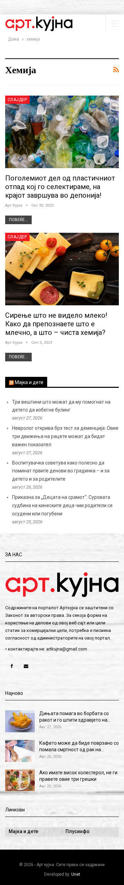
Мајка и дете (29, 382)
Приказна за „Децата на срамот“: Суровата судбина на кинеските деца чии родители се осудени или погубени (62, 505)
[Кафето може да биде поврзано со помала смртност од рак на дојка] (20, 751)
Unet (75, 874)
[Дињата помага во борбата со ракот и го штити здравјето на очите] (20, 721)
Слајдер (17, 99)
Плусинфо (77, 831)
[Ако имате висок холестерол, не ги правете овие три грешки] (20, 780)
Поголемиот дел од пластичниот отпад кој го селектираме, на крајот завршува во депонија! (60, 186)
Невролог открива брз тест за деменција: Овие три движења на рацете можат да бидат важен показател (65, 436)
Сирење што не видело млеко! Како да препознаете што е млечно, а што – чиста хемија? (56, 324)
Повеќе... (18, 219)
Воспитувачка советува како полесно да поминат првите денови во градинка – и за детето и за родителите (61, 471)
